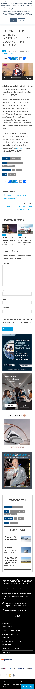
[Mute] (27, 78)
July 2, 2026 (22, 244)
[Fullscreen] (30, 78)
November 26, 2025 (8, 244)
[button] (17, 71)
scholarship (20, 148)
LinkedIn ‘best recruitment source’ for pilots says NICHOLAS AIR (25, 240)
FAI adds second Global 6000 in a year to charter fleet (10, 539)
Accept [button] (13, 20)
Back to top (28, 686)
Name (5, 290)
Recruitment (11, 162)
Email (4, 299)
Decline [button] (22, 20)
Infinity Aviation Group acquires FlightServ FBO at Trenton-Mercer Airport (11, 560)
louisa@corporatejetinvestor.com (15, 610)
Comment (6, 263)
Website (5, 308)
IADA (13, 170)
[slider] (16, 77)
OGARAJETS (19, 170)
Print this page (10, 53)
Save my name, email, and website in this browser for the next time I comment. (17, 320)
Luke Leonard (12, 174)
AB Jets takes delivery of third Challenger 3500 (10, 549)
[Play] (5, 78)
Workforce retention (9, 165)
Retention (19, 162)
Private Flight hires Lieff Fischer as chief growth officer (9, 240)
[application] (17, 71)
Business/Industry (16, 158)
